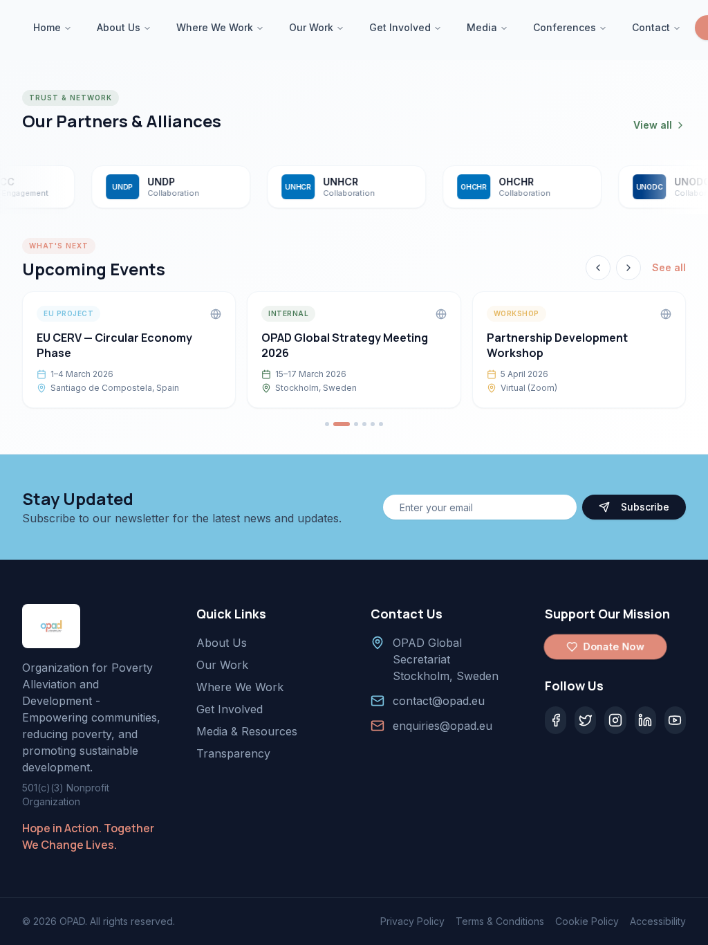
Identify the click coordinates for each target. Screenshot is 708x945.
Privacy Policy (412, 921)
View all (652, 125)
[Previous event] (598, 267)
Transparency (233, 753)
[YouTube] (675, 720)
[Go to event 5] (373, 424)
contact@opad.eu (439, 701)
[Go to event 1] (327, 424)
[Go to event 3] (356, 424)
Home (47, 27)
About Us (118, 27)
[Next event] (628, 267)
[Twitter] (585, 720)
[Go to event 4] (364, 424)
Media (482, 27)
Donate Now (614, 646)
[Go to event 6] (381, 424)
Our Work (311, 27)
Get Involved (400, 27)
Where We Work (214, 27)
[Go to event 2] (341, 424)
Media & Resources (246, 731)
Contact (651, 27)
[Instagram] (615, 720)
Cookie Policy (587, 921)
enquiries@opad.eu (442, 726)
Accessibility (658, 921)
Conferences (564, 27)
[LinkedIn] (645, 720)
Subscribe (645, 507)
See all (669, 267)
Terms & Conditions (500, 921)
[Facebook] (555, 720)
